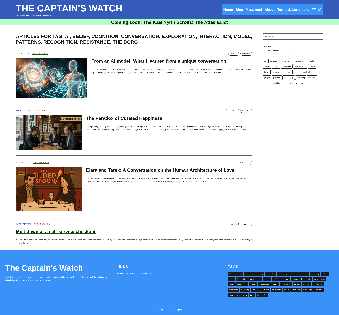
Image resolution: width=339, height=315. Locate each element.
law (287, 279)
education (304, 274)
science (255, 290)
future (324, 274)
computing (311, 61)
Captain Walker (40, 54)
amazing (273, 61)
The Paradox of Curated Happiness (124, 118)
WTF (265, 295)
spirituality (276, 290)
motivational (308, 72)
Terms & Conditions (293, 10)
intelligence (277, 279)
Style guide (146, 273)
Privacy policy (133, 273)
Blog (239, 10)
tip (258, 295)
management (277, 72)
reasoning (301, 77)
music (275, 284)
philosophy (288, 77)
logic (266, 72)
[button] (320, 9)
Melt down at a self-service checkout (56, 231)
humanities (286, 66)
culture (267, 66)
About (270, 10)
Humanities (246, 54)
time (252, 295)
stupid (266, 83)
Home (228, 10)
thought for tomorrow (238, 295)
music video (286, 284)
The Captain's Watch (69, 8)
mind (288, 72)
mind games (242, 284)
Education (233, 54)
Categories (267, 46)
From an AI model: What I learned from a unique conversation (158, 61)
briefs (247, 274)
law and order (297, 279)
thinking (299, 83)
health (275, 66)
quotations (233, 290)
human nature (300, 66)
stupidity (276, 83)
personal (276, 77)
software (311, 77)
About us (120, 273)
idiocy (312, 66)
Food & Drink (232, 111)
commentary (285, 61)
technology (288, 83)
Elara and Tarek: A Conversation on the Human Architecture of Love (160, 170)
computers (298, 61)
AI (265, 61)
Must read (254, 10)
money (297, 72)
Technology (246, 224)
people (267, 77)
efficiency (315, 274)
